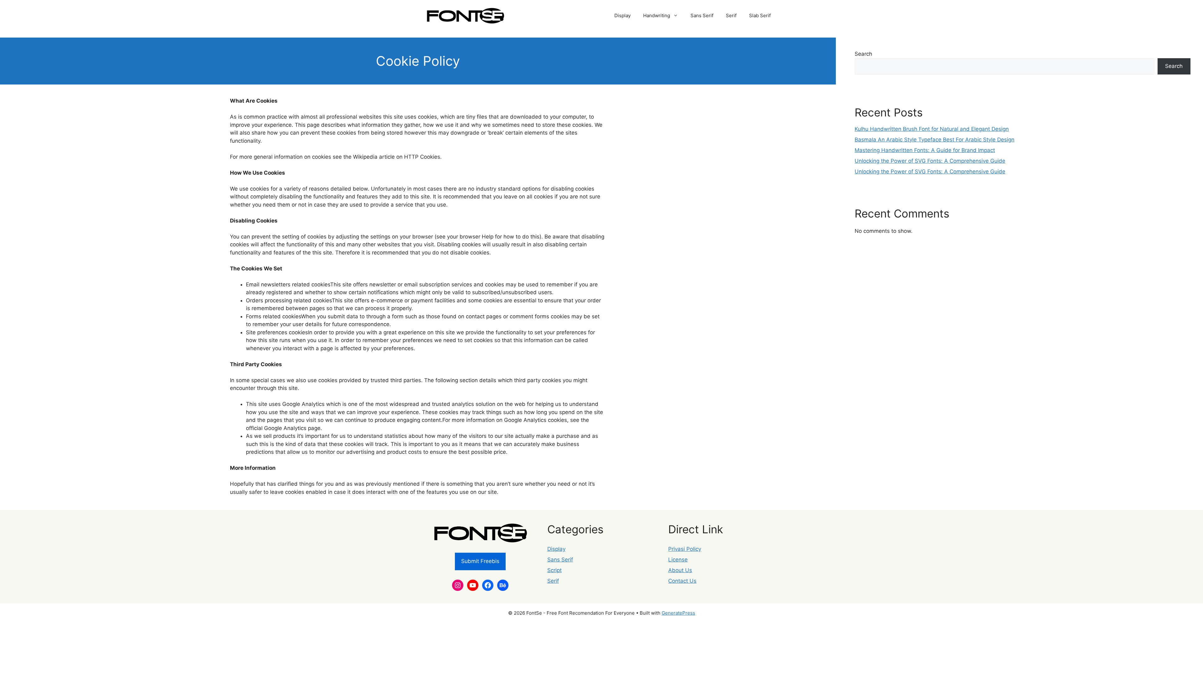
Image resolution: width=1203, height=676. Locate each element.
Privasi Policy (684, 549)
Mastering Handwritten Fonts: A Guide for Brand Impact (925, 150)
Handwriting (656, 15)
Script (554, 570)
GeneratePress (678, 613)
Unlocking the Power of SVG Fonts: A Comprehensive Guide (930, 161)
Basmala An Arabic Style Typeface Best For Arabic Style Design (934, 139)
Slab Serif (760, 15)
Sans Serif (701, 15)
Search (863, 54)
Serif (731, 15)
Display (622, 15)
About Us (680, 570)
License (678, 559)
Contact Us (682, 581)
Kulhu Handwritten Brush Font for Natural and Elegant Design (932, 129)
